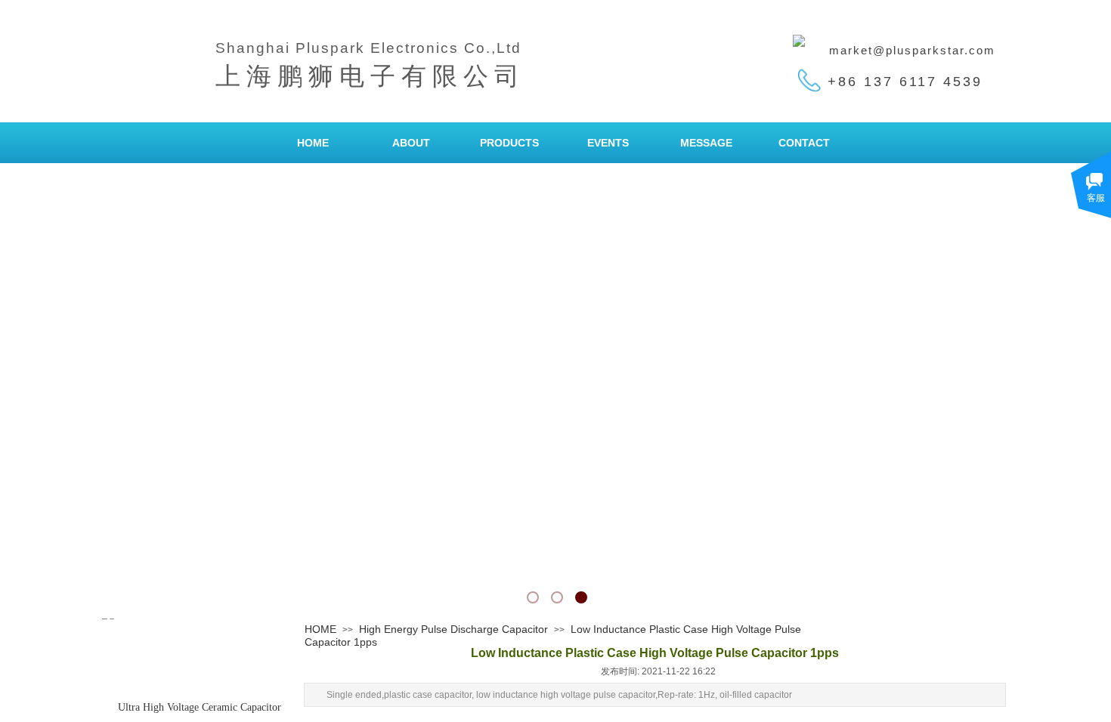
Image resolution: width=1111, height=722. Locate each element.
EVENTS (608, 143)
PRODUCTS (509, 143)
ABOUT (411, 143)
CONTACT (804, 143)
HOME (313, 143)
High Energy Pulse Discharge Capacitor (453, 629)
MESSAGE (706, 143)
